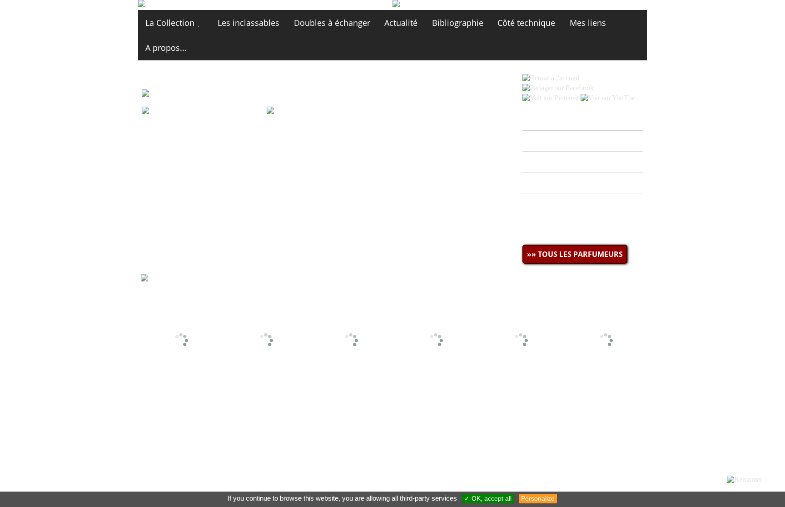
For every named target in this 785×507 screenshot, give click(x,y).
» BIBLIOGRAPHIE (560, 182)
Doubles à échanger (332, 22)
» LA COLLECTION (560, 140)
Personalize (538, 498)
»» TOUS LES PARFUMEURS (575, 254)
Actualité (400, 22)
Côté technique (526, 22)
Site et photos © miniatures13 (593, 392)
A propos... (166, 47)
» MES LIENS (550, 224)
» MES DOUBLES (558, 161)
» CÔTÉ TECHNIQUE (564, 203)
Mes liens (588, 22)
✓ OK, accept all (488, 498)
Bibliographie (457, 22)
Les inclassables (248, 22)
